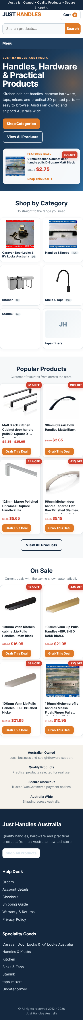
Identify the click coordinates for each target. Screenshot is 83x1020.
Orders (8, 882)
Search (73, 28)
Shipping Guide (15, 904)
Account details (15, 889)
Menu (7, 43)
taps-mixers (12, 981)
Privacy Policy (14, 919)
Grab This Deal (17, 451)
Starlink (8, 974)
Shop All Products (21, 853)
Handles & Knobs (16, 951)
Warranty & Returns (18, 912)
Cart (69, 14)
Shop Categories (21, 123)
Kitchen (8, 959)
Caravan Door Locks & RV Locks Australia (37, 944)
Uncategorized (14, 989)
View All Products (22, 137)
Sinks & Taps (13, 967)
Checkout (10, 897)
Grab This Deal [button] (59, 451)
